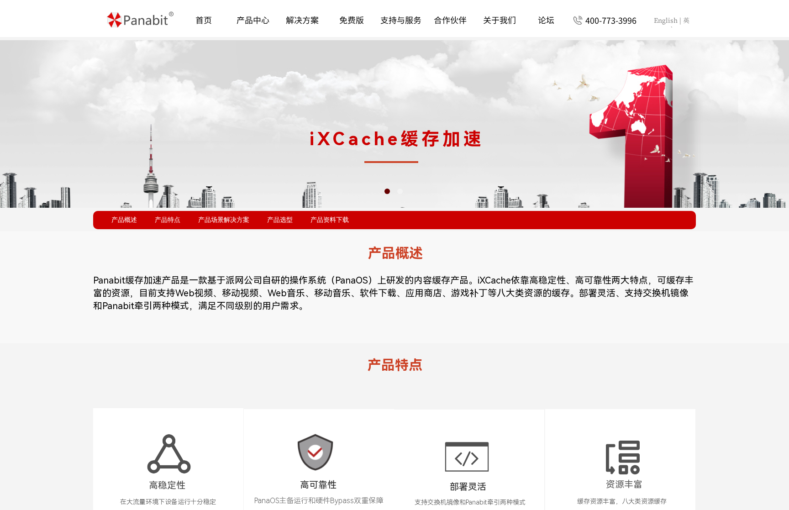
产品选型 (280, 219)
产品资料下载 (329, 219)
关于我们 (499, 20)
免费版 (351, 20)
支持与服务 (400, 20)
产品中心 (253, 20)
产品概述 (124, 219)
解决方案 (302, 20)
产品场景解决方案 (223, 219)
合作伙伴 (450, 20)
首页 (203, 20)
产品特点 (167, 219)
